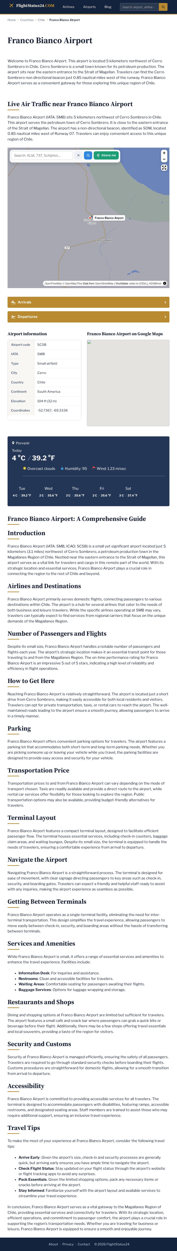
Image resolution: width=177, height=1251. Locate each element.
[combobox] (139, 7)
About (53, 1244)
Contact (84, 1244)
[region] (88, 218)
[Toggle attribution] (164, 283)
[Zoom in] (164, 153)
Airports (89, 7)
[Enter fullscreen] (164, 167)
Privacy (68, 1244)
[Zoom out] (164, 159)
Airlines (68, 7)
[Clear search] (78, 155)
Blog (107, 7)
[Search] (163, 7)
